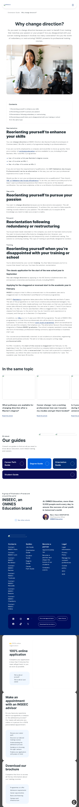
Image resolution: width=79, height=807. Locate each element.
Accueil (5, 13)
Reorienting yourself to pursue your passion (25, 112)
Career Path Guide (10, 463)
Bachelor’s (17, 299)
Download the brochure (47, 624)
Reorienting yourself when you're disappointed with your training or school (35, 117)
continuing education (27, 151)
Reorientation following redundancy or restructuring (28, 114)
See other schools (24, 520)
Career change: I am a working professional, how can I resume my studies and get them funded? (53, 408)
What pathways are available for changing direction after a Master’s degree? (17, 408)
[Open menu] (73, 5)
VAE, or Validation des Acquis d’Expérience (22, 181)
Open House (62, 618)
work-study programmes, (44, 323)
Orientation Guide (14, 12)
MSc (20, 318)
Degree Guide (36, 463)
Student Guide (11, 474)
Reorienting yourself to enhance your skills (25, 109)
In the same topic (17, 120)
